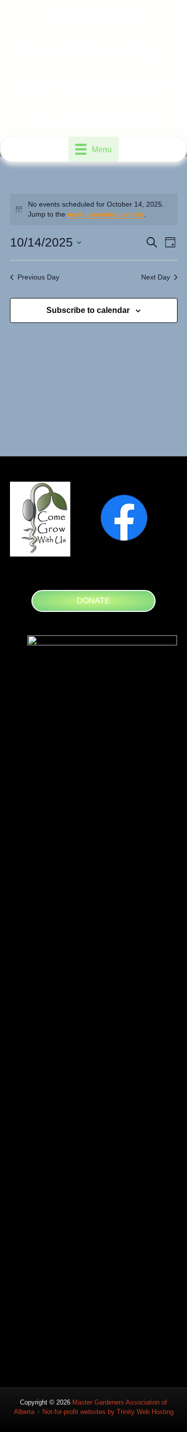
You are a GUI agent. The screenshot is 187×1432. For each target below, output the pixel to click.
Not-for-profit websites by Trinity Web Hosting (108, 1412)
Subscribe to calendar (88, 310)
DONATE (93, 600)
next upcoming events (105, 214)
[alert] (94, 209)
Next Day (155, 277)
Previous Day (38, 277)
